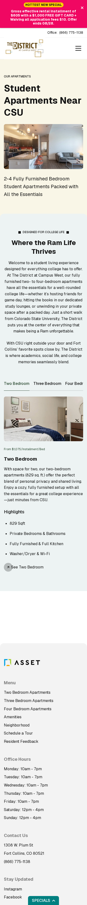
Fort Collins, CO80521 (24, 853)
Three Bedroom (47, 383)
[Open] (78, 48)
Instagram (13, 889)
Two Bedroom (16, 383)
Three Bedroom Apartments (28, 700)
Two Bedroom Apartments (27, 692)
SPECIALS (41, 900)
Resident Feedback (21, 741)
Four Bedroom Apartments (27, 708)
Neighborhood (16, 725)
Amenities (13, 716)
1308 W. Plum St (18, 845)
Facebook (13, 897)
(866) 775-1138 (71, 32)
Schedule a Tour (18, 733)
